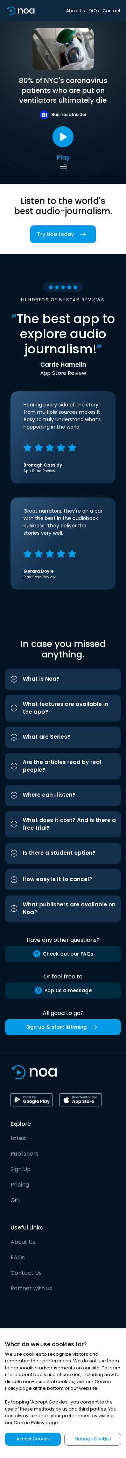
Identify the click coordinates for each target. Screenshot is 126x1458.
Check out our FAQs (68, 953)
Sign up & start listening (56, 1026)
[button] (63, 679)
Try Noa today (55, 234)
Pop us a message (68, 990)
